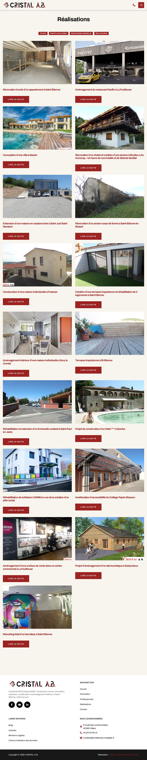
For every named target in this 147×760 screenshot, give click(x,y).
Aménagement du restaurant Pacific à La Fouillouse (103, 89)
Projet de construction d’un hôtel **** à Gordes (100, 428)
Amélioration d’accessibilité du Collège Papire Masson (105, 497)
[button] (134, 5)
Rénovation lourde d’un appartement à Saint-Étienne (31, 89)
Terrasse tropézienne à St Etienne (93, 360)
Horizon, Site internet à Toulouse (123, 755)
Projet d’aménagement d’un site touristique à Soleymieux (106, 565)
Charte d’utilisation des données (23, 740)
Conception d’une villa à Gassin (20, 155)
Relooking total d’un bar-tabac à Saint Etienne (27, 634)
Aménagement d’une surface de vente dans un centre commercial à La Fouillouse (32, 567)
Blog (11, 725)
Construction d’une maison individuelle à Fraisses (30, 291)
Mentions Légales (17, 735)
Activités (12, 730)
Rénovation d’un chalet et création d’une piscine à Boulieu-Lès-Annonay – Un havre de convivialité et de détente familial (109, 157)
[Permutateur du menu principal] (141, 5)
